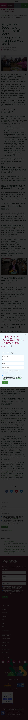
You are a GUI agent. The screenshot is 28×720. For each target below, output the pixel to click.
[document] (14, 360)
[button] (26, 334)
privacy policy (5, 372)
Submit (5, 382)
